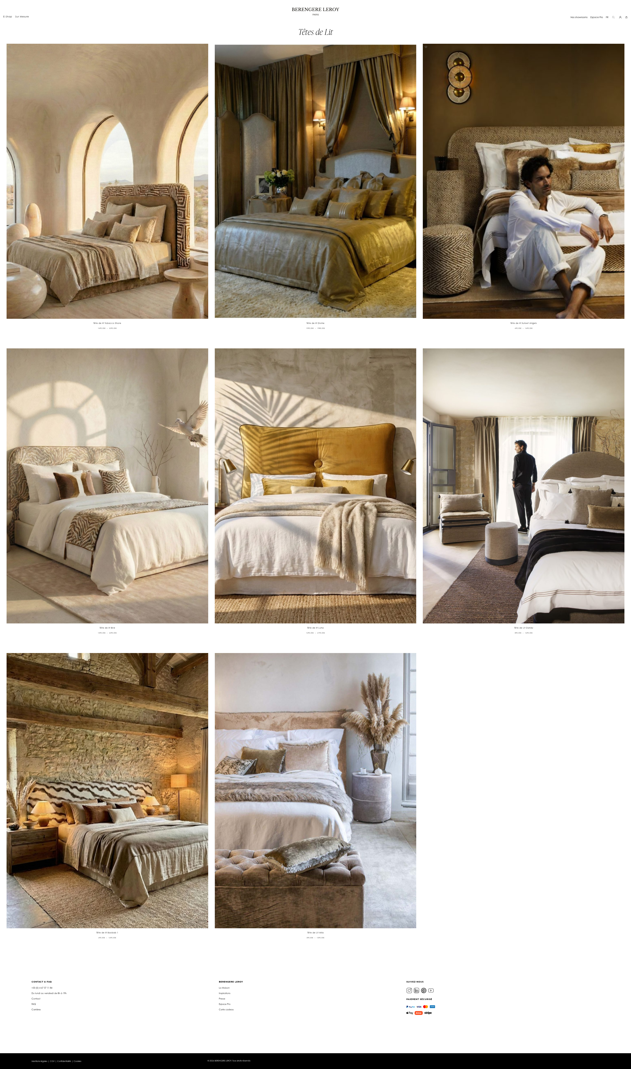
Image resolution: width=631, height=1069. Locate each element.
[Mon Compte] (620, 17)
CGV (52, 1061)
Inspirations (224, 993)
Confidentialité (64, 1061)
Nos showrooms (579, 17)
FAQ (34, 1004)
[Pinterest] (424, 990)
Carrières (36, 1009)
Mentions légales (39, 1061)
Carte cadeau (226, 1009)
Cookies (77, 1061)
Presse (222, 998)
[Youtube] (431, 990)
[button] (9, 46)
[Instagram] (409, 990)
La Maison (224, 987)
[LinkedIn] (417, 990)
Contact (36, 998)
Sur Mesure (22, 16)
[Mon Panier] (626, 17)
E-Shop (7, 16)
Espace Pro (596, 17)
